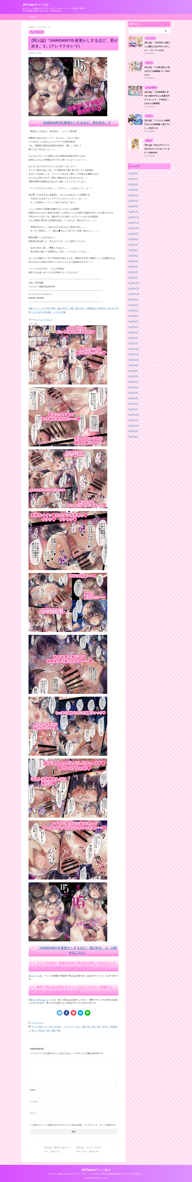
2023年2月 (133, 403)
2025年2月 (133, 272)
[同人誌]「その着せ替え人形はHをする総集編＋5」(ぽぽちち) (157, 71)
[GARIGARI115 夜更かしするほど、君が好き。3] (68, 382)
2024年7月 (133, 310)
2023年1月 (133, 409)
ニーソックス (68, 1026)
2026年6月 (133, 184)
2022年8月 (133, 436)
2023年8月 (133, 370)
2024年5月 (133, 321)
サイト (33, 1113)
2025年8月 (133, 239)
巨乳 (99, 1026)
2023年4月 (133, 392)
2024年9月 (133, 299)
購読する (137, 24)
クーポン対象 (36, 1026)
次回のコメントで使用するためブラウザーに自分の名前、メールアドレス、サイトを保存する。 (74, 1125)
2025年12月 (133, 217)
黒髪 (58, 1030)
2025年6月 (133, 250)
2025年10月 (133, 228)
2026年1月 (133, 211)
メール (34, 1101)
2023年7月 (133, 376)
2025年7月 (133, 244)
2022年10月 (133, 425)
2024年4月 (133, 327)
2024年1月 (133, 343)
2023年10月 (133, 359)
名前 (33, 1090)
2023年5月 (133, 387)
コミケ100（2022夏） (53, 1026)
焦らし (34, 1030)
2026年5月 (133, 189)
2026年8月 (133, 173)
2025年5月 (133, 255)
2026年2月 (133, 206)
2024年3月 (133, 332)
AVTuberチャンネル (36, 4)
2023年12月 (133, 348)
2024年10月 (133, 294)
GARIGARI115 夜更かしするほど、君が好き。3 (76, 122)
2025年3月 (133, 266)
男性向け (41, 1030)
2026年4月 (133, 195)
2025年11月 (133, 222)
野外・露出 (51, 1030)
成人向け (105, 1026)
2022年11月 (133, 420)
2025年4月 (133, 261)
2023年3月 (133, 398)
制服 (84, 1026)
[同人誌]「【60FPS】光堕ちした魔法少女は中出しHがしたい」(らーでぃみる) (157, 46)
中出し (78, 1026)
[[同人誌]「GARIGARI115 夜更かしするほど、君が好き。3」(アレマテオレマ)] (80, 1013)
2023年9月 (133, 365)
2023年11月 (133, 354)
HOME (33, 17)
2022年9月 (133, 431)
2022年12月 (133, 414)
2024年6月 (133, 316)
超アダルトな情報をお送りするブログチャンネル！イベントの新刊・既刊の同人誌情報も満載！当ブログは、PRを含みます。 (96, 1174)
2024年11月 (133, 288)
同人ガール (34, 975)
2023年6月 (133, 381)
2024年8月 (133, 305)
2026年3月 (133, 200)
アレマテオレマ (45, 319)
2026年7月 (133, 178)
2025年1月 (133, 277)
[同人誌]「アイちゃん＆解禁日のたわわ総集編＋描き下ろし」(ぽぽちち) (157, 124)
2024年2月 (133, 338)
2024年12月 (133, 283)
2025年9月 (133, 233)
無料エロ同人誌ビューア (41, 999)
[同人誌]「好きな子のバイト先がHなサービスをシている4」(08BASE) (157, 149)
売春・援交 (91, 1026)
